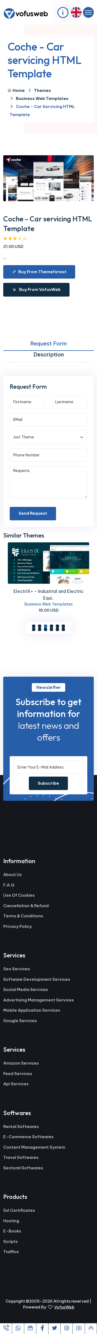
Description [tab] (48, 354)
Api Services (16, 1083)
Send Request (33, 513)
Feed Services (17, 1073)
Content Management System (34, 1147)
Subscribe (48, 783)
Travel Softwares (21, 1157)
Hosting (11, 1220)
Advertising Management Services (38, 1000)
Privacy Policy (17, 926)
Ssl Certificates (19, 1210)
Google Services (20, 1020)
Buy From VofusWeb (39, 289)
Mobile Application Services (31, 1010)
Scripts (10, 1241)
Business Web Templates (42, 98)
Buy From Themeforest (42, 271)
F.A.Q (8, 885)
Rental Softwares (21, 1126)
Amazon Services (21, 1063)
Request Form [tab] (48, 343)
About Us (12, 874)
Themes (42, 90)
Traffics (11, 1251)
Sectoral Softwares (23, 1167)
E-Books (12, 1231)
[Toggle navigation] (88, 12)
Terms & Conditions (23, 915)
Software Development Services (36, 979)
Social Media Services (25, 989)
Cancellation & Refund (26, 905)
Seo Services (16, 968)
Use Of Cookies (19, 895)
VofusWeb (64, 1307)
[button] (33, 626)
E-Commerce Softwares (28, 1136)
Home (19, 90)
